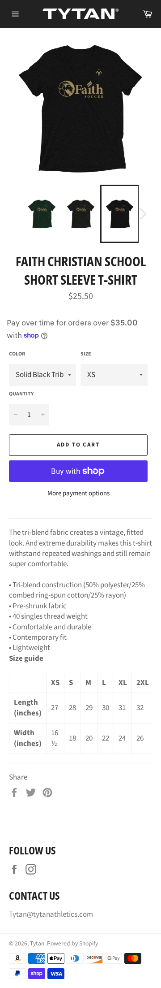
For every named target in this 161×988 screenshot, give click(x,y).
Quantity (21, 394)
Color (17, 354)
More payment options (78, 493)
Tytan (37, 943)
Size (85, 354)
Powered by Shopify (72, 943)
